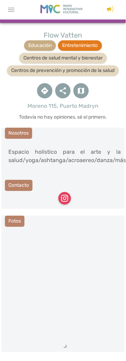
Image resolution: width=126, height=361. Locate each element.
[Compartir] (63, 90)
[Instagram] (64, 198)
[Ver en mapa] (81, 90)
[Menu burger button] (11, 9)
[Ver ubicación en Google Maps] (44, 90)
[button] (110, 9)
